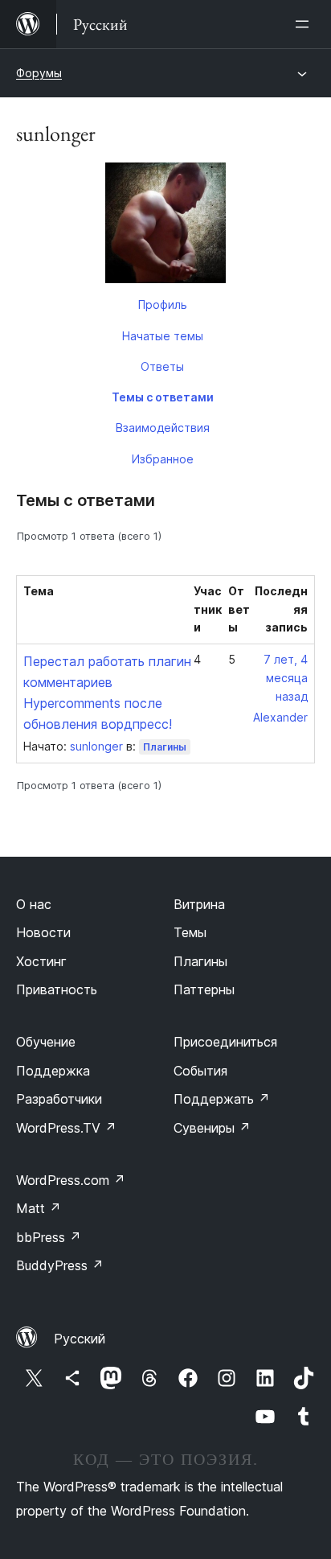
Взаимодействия (163, 427)
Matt (38, 1208)
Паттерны (204, 989)
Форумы (39, 73)
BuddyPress (60, 1265)
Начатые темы (162, 336)
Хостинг (41, 961)
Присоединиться (225, 1042)
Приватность (56, 989)
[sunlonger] (165, 226)
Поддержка (53, 1071)
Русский (79, 1339)
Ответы (162, 366)
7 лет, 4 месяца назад (286, 677)
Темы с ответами (163, 397)
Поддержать (222, 1099)
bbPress (48, 1237)
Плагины (164, 747)
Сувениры (212, 1128)
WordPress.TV (66, 1128)
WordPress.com (70, 1180)
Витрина (199, 904)
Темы (190, 932)
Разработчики (59, 1099)
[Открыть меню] (305, 24)
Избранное (163, 459)
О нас (33, 904)
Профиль (162, 304)
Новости (43, 932)
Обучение (46, 1042)
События (200, 1071)
